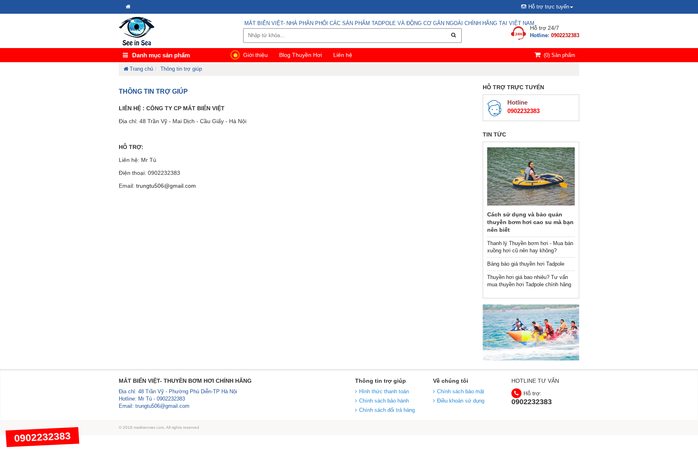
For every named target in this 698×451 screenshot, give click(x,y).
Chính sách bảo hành (384, 401)
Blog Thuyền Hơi (300, 55)
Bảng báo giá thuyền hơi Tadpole (525, 264)
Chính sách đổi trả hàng (387, 410)
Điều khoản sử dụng (460, 401)
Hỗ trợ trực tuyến (548, 7)
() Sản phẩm (559, 55)
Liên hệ (342, 55)
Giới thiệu (255, 55)
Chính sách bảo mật (460, 391)
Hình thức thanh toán (384, 391)
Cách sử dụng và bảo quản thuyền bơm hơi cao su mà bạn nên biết (530, 222)
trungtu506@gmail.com (166, 185)
